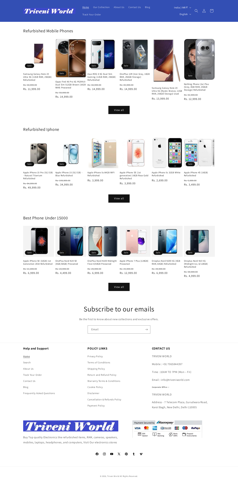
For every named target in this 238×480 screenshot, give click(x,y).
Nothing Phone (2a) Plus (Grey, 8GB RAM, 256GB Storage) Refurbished (196, 87)
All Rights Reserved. (129, 476)
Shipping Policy (96, 368)
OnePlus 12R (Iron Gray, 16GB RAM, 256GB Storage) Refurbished (135, 77)
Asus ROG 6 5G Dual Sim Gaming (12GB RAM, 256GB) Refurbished (101, 77)
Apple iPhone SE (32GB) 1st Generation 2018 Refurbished (37, 262)
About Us (28, 368)
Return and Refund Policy (101, 374)
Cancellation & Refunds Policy (104, 399)
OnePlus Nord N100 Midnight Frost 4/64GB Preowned (102, 262)
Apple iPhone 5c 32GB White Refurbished (166, 174)
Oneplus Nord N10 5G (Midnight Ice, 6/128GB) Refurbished (196, 264)
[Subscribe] (146, 329)
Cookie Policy (95, 387)
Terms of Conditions (98, 362)
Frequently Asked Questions (39, 393)
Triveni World (113, 476)
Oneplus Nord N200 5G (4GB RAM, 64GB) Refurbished (166, 262)
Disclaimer (93, 393)
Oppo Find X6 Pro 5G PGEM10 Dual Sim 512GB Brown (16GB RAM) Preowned (70, 84)
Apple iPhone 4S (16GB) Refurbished (196, 174)
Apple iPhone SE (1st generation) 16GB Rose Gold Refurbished (134, 175)
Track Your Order (32, 374)
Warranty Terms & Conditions (103, 381)
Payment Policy (96, 405)
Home (26, 356)
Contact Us (29, 381)
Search (27, 362)
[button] (196, 11)
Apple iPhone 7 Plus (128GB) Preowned (134, 262)
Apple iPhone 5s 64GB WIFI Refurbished (100, 174)
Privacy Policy (95, 356)
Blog (25, 387)
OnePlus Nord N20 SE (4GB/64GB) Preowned (66, 262)
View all (119, 110)
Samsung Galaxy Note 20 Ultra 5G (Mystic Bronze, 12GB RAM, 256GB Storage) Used (167, 91)
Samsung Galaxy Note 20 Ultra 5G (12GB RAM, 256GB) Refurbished (37, 77)
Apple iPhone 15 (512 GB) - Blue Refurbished (69, 174)
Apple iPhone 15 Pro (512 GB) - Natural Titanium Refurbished (38, 175)
